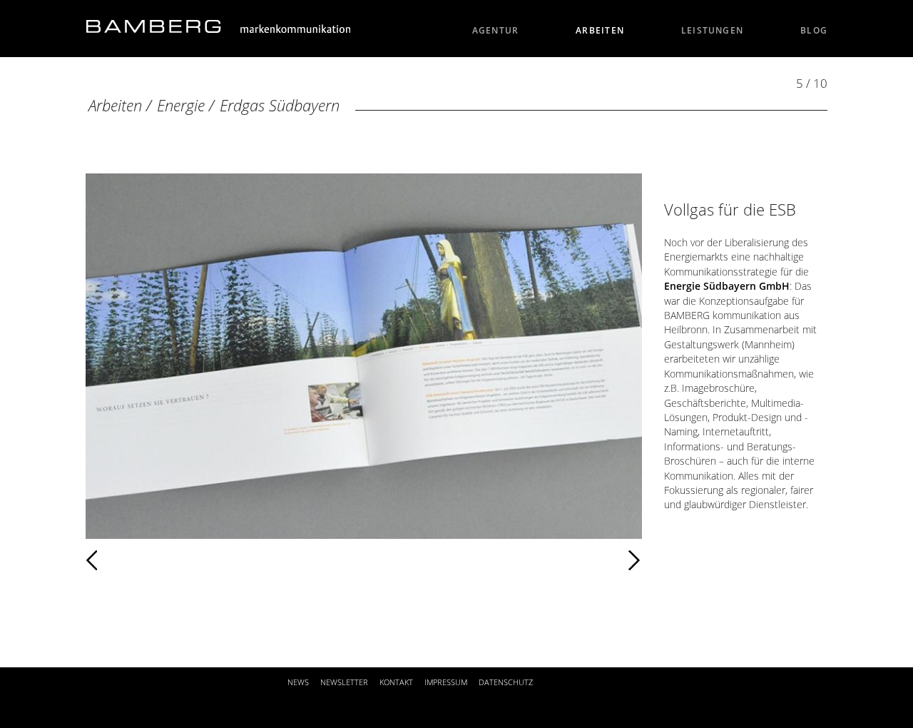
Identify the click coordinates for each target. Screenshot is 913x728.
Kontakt (396, 682)
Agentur (495, 30)
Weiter (389, 560)
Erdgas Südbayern (280, 105)
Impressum (445, 682)
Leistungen (712, 30)
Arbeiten (600, 30)
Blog (813, 30)
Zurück (133, 560)
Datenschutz (506, 682)
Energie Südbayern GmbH (727, 286)
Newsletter (344, 682)
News (298, 682)
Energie (181, 105)
